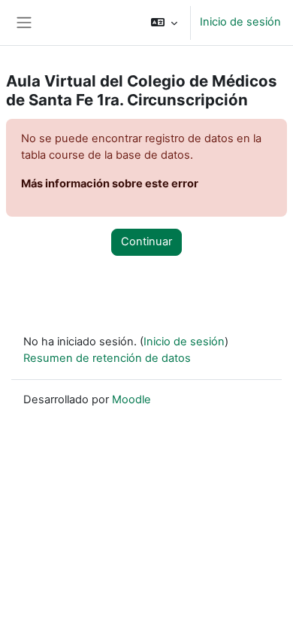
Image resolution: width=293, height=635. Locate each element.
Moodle (131, 399)
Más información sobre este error (109, 183)
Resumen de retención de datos (107, 358)
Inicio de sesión (240, 22)
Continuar (146, 241)
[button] (164, 22)
